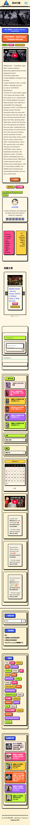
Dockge (18, 678)
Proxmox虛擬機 (10, 710)
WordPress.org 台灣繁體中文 (14, 642)
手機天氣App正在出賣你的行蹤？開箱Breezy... (17, 408)
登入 (6, 635)
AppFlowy (8, 714)
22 (21, 477)
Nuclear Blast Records (12, 718)
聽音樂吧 (10, 29)
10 (6, 474)
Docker (15, 670)
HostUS (8, 670)
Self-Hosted (9, 678)
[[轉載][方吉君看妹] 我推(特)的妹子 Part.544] (7, 417)
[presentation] (15, 280)
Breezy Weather (10, 690)
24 (6, 480)
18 (9, 477)
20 (15, 477)
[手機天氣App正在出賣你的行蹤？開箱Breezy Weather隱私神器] (7, 409)
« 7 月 (14, 488)
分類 (7, 435)
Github (14, 674)
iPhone (13, 706)
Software (16, 698)
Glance (20, 694)
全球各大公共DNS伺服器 (17, 384)
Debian (8, 682)
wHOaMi (11, 44)
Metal (4, 192)
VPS (12, 663)
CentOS (16, 702)
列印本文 (11, 186)
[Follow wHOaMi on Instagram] (13, 219)
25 (9, 480)
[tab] (11, 316)
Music (9, 192)
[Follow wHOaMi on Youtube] (16, 219)
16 (23, 474)
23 (23, 477)
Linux (7, 674)
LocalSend (14, 666)
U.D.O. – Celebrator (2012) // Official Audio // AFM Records (22, 240)
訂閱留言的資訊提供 (11, 640)
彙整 (7, 448)
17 (6, 477)
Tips (7, 663)
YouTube (5, 195)
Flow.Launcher (10, 686)
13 (15, 474)
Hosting (19, 663)
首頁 (6, 29)
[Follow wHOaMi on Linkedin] (22, 219)
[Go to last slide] (6, 293)
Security (8, 722)
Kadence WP (15, 820)
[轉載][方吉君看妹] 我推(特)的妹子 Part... (17, 400)
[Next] (23, 293)
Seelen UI (8, 702)
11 (9, 474)
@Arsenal (12, 520)
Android (19, 710)
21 (18, 477)
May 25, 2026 (14, 533)
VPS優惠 (8, 698)
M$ (21, 670)
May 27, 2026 (13, 564)
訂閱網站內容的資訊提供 (12, 638)
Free (7, 706)
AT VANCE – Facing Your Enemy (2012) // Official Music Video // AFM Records (8, 243)
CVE (7, 666)
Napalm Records (17, 192)
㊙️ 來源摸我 (15, 179)
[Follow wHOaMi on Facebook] (7, 219)
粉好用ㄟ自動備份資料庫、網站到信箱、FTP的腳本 (17, 393)
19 (12, 477)
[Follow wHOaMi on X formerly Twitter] (10, 219)
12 (12, 474)
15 (21, 474)
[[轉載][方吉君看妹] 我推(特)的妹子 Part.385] (7, 425)
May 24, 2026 (14, 596)
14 (18, 474)
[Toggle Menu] (26, 3)
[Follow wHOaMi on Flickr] (19, 219)
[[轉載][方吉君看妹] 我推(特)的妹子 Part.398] (7, 401)
